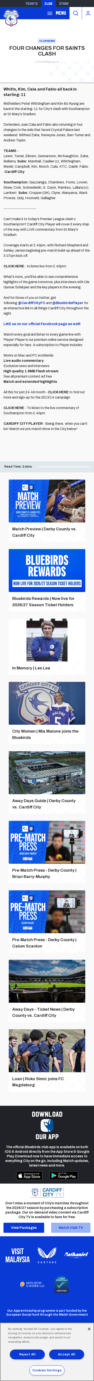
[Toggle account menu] (88, 13)
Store (64, 3)
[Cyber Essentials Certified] (62, 1285)
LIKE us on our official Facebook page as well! (42, 324)
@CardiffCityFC (31, 303)
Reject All (27, 1354)
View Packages (24, 1227)
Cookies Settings (47, 1370)
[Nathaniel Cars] (76, 1255)
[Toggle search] (76, 13)
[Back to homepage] (11, 17)
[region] (47, 1352)
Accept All (66, 1354)
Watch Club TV (71, 1227)
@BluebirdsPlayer (67, 303)
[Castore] (47, 1255)
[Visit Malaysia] (18, 1255)
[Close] (89, 1329)
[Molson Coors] (32, 1284)
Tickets (31, 3)
